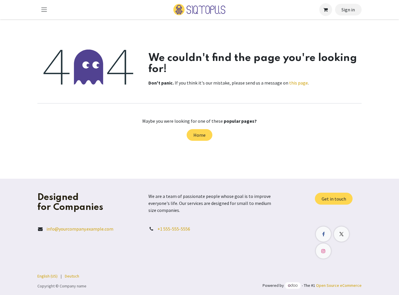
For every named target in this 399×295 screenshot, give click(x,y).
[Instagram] (323, 251)
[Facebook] (323, 234)
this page (298, 83)
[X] (341, 234)
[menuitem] (47, 276)
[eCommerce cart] (325, 9)
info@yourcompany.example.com (79, 229)
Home (199, 135)
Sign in (348, 10)
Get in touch (334, 199)
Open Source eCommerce (339, 285)
